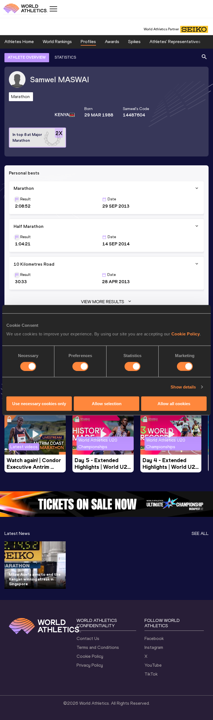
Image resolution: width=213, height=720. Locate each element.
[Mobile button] (53, 8)
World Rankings (57, 41)
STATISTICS (65, 57)
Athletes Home (19, 41)
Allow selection (106, 403)
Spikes (134, 41)
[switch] (80, 366)
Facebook (154, 638)
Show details (183, 386)
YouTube (153, 665)
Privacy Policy (90, 665)
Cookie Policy (185, 334)
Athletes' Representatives (175, 41)
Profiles (88, 41)
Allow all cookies (174, 403)
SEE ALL (200, 533)
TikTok (151, 674)
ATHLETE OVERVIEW (27, 57)
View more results (102, 301)
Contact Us (88, 638)
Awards (112, 41)
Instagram (153, 647)
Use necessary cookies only (39, 403)
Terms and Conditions (98, 647)
